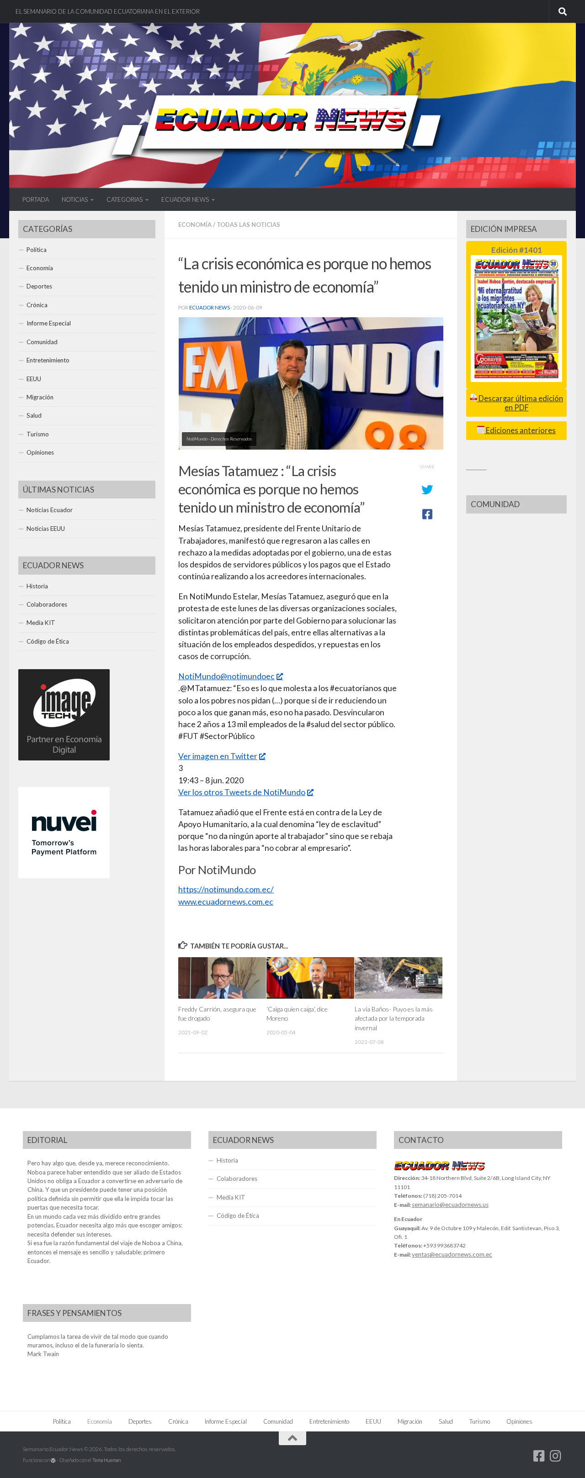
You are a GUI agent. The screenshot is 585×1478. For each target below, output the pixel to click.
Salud (34, 415)
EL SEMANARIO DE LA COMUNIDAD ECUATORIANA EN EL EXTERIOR (108, 11)
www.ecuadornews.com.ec (225, 902)
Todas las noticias (248, 224)
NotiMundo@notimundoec (226, 676)
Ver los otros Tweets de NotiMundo (241, 792)
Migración (40, 397)
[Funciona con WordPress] (53, 1460)
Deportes (39, 286)
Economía (195, 224)
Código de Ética (48, 641)
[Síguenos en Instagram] (555, 1456)
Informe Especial (49, 323)
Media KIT (41, 622)
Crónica (37, 305)
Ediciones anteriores (520, 430)
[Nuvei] (64, 876)
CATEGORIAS (124, 199)
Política (37, 249)
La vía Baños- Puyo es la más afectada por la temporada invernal (394, 1018)
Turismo (38, 434)
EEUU (34, 379)
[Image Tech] (64, 758)
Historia (37, 586)
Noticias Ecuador (50, 510)
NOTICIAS (75, 199)
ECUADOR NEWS (185, 199)
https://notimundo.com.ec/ (226, 889)
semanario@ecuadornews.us (450, 1204)
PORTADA (35, 199)
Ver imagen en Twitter (217, 756)
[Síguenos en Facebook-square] (539, 1456)
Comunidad (42, 342)
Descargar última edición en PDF (520, 403)
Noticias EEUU (46, 528)
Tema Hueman (106, 1460)
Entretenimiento (48, 360)
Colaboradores (47, 604)
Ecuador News (209, 307)
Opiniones (40, 452)
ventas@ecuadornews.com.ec (452, 1254)
